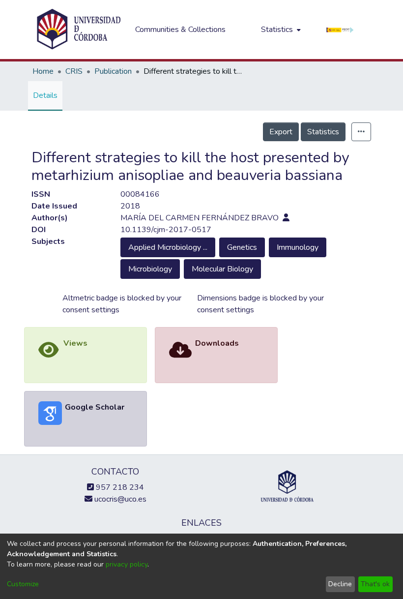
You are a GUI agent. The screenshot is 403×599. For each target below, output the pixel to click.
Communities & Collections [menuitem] (180, 29)
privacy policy (126, 564)
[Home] (78, 29)
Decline (340, 584)
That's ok (375, 584)
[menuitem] (280, 29)
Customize (23, 584)
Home (43, 71)
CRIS (74, 71)
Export (280, 131)
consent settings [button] (90, 309)
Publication (113, 71)
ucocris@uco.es (119, 499)
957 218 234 (119, 487)
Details (45, 95)
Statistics (323, 131)
